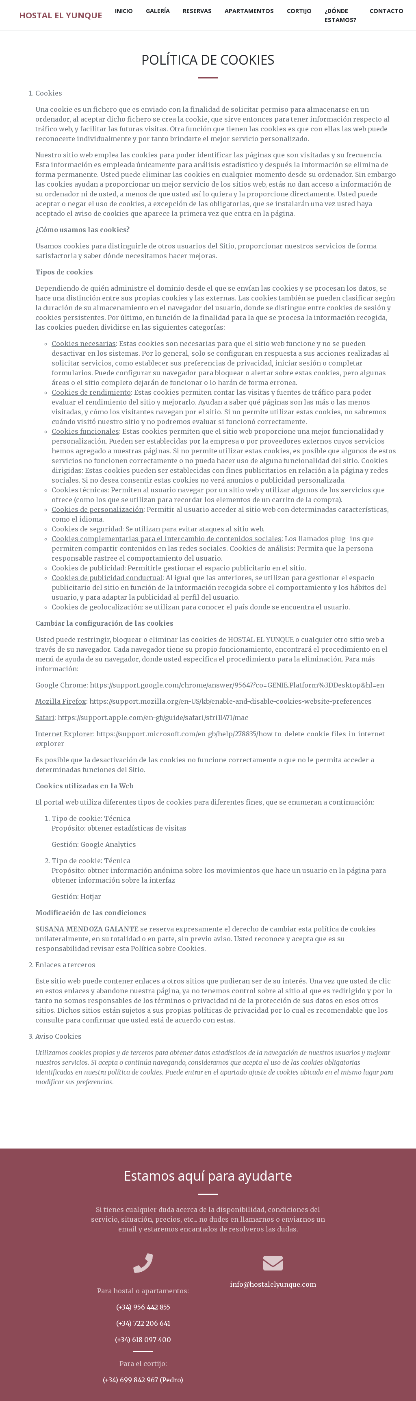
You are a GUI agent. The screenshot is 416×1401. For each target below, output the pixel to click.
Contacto (386, 11)
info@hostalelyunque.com (273, 1284)
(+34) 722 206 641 (143, 1323)
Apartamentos (249, 11)
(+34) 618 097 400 (143, 1340)
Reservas (197, 11)
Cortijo (299, 11)
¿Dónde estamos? (341, 15)
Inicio (124, 11)
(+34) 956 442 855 (143, 1307)
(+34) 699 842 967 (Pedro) (143, 1380)
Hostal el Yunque (60, 15)
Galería (158, 11)
